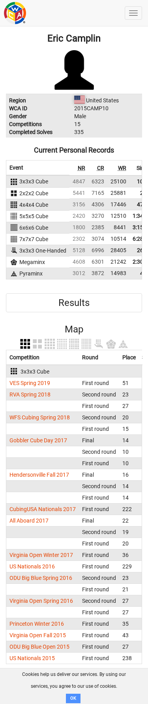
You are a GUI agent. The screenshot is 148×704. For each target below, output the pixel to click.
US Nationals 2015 (32, 658)
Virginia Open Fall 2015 (37, 635)
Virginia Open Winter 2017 (41, 555)
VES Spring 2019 (29, 383)
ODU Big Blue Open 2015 (39, 647)
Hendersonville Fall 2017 (39, 475)
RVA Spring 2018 (30, 394)
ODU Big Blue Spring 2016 (40, 578)
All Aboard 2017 (29, 520)
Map (74, 329)
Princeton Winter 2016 (36, 624)
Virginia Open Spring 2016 (41, 601)
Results (74, 302)
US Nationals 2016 (32, 566)
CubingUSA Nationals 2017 (42, 509)
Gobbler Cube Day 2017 (38, 440)
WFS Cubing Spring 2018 (39, 417)
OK (73, 698)
